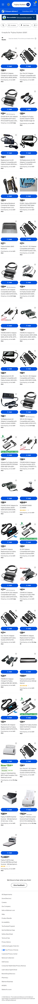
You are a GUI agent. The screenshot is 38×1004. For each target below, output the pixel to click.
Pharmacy (5, 977)
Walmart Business (7, 981)
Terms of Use (6, 938)
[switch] (12, 25)
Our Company (6, 906)
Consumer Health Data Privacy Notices (14, 966)
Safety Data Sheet (7, 934)
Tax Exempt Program (8, 926)
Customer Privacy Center (9, 954)
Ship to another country (24, 17)
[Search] (28, 4)
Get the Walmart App (8, 930)
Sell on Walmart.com (8, 910)
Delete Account (7, 989)
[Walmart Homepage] (8, 4)
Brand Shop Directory (8, 973)
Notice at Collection (8, 958)
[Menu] (3, 4)
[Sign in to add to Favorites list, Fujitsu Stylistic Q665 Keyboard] (16, 221)
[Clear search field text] (25, 4)
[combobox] (21, 4)
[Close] (34, 17)
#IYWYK (4, 985)
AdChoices (5, 962)
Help (3, 914)
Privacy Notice (6, 942)
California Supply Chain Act (10, 946)
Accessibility (6, 922)
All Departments (7, 894)
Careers (4, 902)
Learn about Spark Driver (9, 970)
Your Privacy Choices (11, 950)
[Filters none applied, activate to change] (3, 25)
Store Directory (6, 898)
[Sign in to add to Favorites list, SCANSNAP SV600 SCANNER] (35, 480)
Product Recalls (7, 918)
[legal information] (35, 38)
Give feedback (19, 885)
